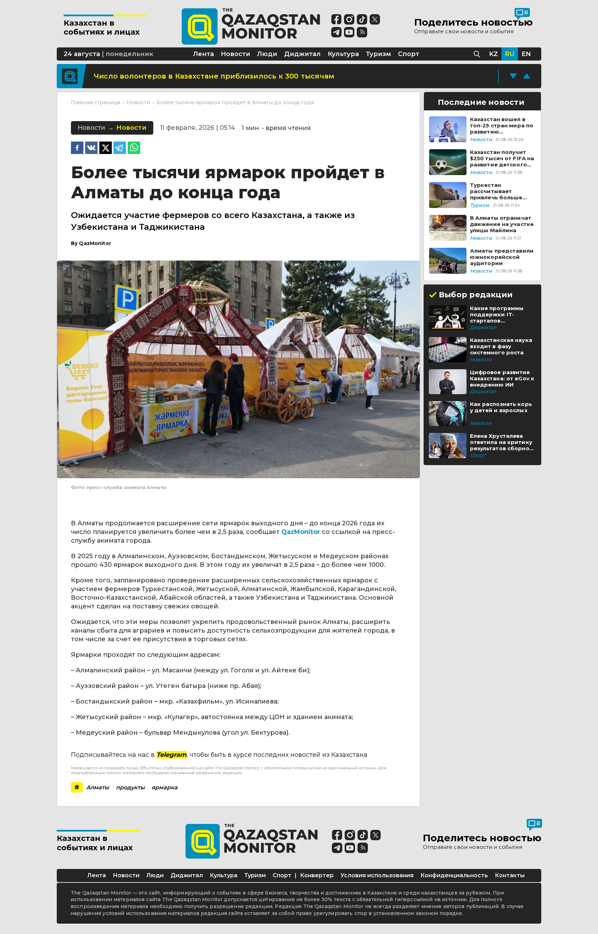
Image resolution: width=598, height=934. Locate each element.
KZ (493, 54)
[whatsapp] (134, 148)
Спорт (282, 875)
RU (510, 54)
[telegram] (120, 148)
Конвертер (317, 875)
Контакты (510, 875)
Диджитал (187, 875)
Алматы (97, 787)
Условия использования (377, 875)
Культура (223, 875)
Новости (126, 875)
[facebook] (77, 148)
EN (526, 54)
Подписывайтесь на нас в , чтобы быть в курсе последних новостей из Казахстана (219, 755)
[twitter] (105, 148)
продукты (130, 787)
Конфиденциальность (454, 875)
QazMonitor (300, 532)
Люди (155, 875)
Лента (96, 875)
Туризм (255, 875)
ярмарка (165, 787)
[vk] (91, 148)
